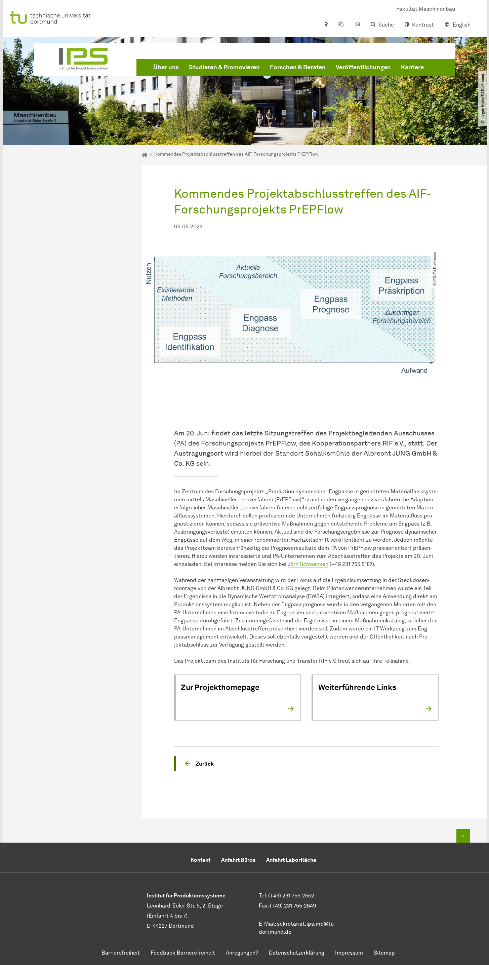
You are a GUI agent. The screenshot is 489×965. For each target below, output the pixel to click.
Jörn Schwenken (308, 564)
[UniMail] (357, 24)
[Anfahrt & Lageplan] (326, 24)
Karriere (412, 67)
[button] (199, 763)
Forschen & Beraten (298, 67)
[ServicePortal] (341, 24)
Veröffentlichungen (363, 67)
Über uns (166, 67)
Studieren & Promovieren (224, 67)
